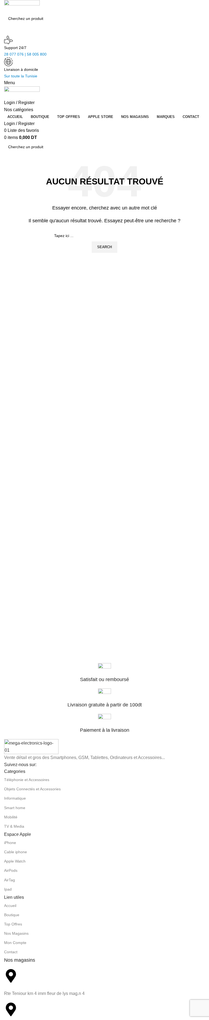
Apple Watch (15, 861)
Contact (10, 952)
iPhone (10, 842)
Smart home (14, 808)
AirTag (9, 880)
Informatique (15, 798)
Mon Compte (15, 942)
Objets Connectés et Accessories (32, 789)
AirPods (10, 870)
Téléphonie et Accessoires (26, 780)
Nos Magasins (16, 933)
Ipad (8, 889)
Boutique (11, 915)
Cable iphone (15, 852)
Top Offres (13, 924)
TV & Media (14, 826)
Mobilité (10, 817)
